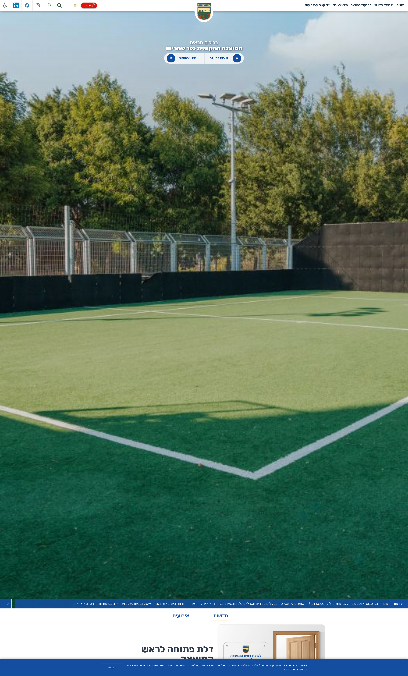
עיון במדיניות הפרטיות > (296, 669)
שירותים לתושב (383, 5)
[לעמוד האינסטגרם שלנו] (38, 5)
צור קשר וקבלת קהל (317, 5)
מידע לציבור (340, 5)
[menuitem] (400, 5)
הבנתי (112, 667)
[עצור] (2, 603)
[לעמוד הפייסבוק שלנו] (27, 5)
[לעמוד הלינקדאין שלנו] (16, 5)
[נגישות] (5, 5)
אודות (400, 5)
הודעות (398, 603)
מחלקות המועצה (361, 5)
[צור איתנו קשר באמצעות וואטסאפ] (48, 5)
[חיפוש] (59, 5)
